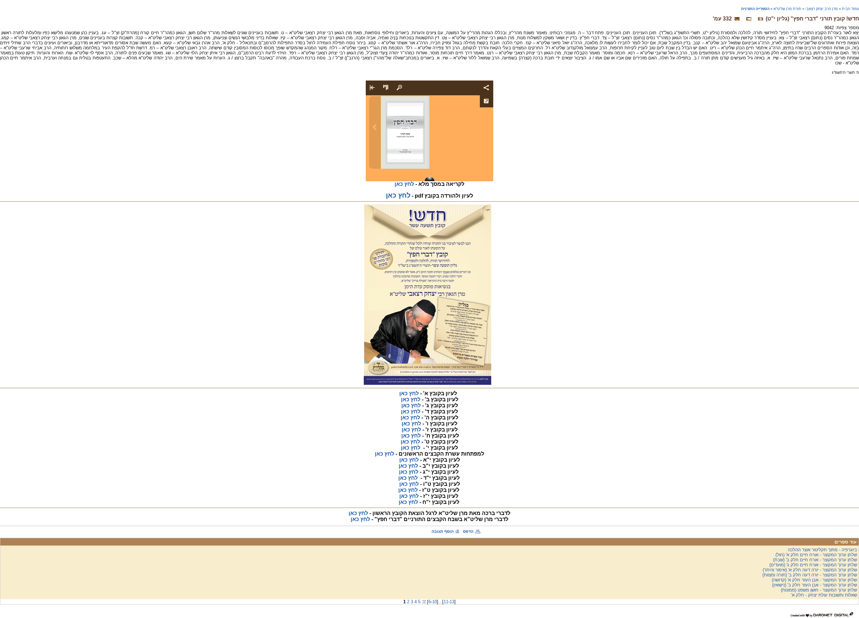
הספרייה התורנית (755, 9)
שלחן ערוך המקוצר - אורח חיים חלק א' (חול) (816, 554)
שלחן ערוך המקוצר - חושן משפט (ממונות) (819, 590)
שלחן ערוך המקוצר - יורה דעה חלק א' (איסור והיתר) (810, 569)
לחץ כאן (384, 454)
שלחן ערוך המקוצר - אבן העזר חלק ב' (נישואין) (814, 584)
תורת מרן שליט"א (787, 9)
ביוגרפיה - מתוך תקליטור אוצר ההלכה (822, 549)
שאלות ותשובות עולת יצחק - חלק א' (824, 595)
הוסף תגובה (443, 531)
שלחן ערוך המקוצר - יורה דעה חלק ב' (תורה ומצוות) (809, 574)
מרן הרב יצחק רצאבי (821, 9)
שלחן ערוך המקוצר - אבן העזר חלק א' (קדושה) (814, 579)
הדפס (468, 531)
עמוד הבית (850, 9)
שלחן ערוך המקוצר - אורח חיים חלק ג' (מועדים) (813, 564)
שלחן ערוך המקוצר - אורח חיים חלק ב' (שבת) (815, 559)
